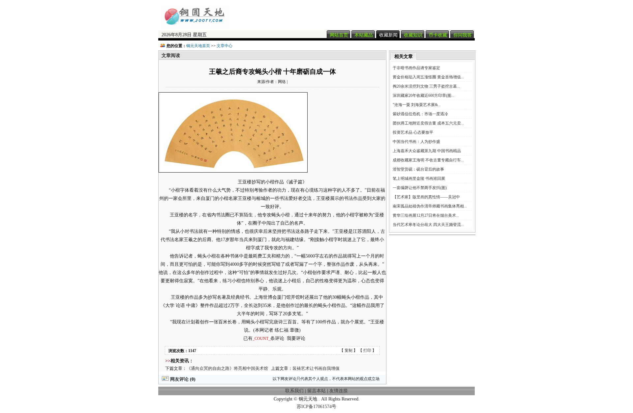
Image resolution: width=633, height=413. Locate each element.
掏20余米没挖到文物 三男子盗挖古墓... (426, 86)
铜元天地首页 (198, 45)
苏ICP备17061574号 (316, 406)
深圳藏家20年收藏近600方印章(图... (423, 95)
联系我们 (294, 390)
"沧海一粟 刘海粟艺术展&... (417, 104)
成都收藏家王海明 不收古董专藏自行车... (428, 160)
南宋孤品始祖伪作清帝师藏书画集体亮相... (430, 206)
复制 (348, 350)
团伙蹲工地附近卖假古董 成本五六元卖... (428, 123)
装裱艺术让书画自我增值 (316, 368)
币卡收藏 (438, 35)
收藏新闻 (388, 35)
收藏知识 (413, 35)
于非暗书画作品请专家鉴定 (416, 68)
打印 (367, 350)
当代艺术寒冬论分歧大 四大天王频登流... (428, 224)
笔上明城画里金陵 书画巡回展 (419, 178)
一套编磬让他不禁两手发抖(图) (420, 187)
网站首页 (339, 35)
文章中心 (224, 45)
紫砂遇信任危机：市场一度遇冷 (420, 114)
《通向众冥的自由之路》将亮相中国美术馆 (227, 368)
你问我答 (462, 35)
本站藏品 (363, 35)
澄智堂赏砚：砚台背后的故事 (418, 169)
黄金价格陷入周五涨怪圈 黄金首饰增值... (428, 77)
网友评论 (179, 379)
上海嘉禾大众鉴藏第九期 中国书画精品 (427, 151)
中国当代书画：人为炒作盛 (416, 141)
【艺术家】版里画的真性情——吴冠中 (426, 197)
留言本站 (316, 390)
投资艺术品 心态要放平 (413, 132)
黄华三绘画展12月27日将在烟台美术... (426, 215)
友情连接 (338, 390)
